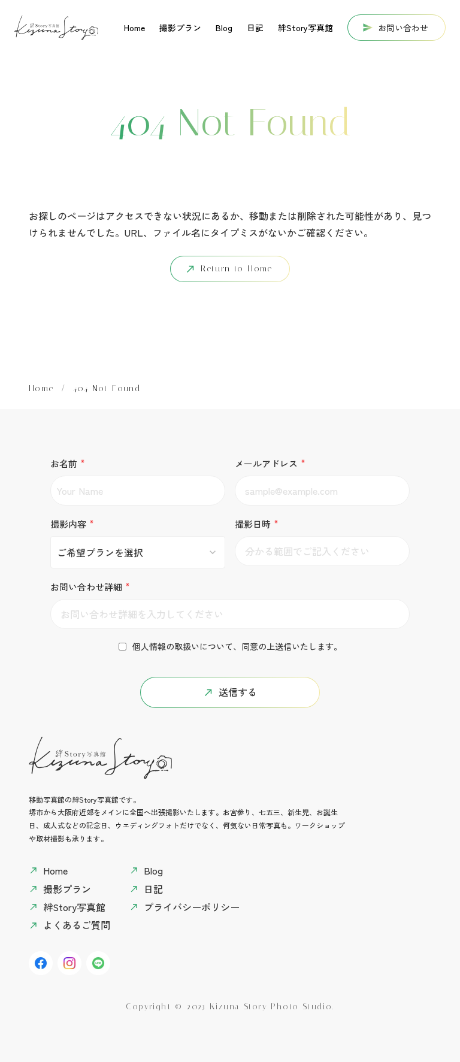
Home (41, 388)
